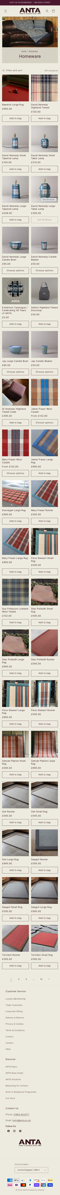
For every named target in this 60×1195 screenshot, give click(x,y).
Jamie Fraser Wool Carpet (41, 410)
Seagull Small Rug (12, 907)
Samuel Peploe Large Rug (43, 762)
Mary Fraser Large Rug (15, 558)
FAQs (8, 1049)
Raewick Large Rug (13, 104)
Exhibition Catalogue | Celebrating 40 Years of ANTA (14, 310)
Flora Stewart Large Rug (13, 711)
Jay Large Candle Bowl (15, 361)
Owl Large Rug (10, 859)
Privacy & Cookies (14, 1024)
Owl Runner (8, 811)
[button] (6, 11)
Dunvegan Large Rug (14, 510)
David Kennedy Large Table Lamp (43, 207)
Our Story (10, 1098)
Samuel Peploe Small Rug (14, 762)
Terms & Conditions (15, 1030)
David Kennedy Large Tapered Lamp (14, 207)
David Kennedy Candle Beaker (44, 258)
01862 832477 (21, 1114)
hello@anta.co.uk (22, 1120)
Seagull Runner (39, 859)
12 (41, 979)
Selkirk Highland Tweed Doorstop (44, 309)
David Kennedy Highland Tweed (40, 106)
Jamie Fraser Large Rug (42, 461)
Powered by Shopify (36, 1190)
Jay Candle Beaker (41, 361)
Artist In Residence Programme (21, 1092)
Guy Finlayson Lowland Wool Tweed (15, 610)
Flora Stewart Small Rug (42, 559)
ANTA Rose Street (14, 1073)
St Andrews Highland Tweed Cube (14, 410)
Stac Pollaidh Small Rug (42, 610)
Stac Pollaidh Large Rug (13, 661)
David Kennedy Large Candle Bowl (14, 258)
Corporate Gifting (14, 1011)
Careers (9, 1043)
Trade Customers (14, 1005)
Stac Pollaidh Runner (43, 659)
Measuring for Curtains (17, 1085)
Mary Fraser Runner (42, 510)
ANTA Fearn (11, 1066)
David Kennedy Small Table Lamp (43, 157)
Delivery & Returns (15, 1017)
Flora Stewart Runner (43, 710)
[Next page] (49, 979)
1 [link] (11, 979)
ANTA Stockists (13, 1079)
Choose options (15, 270)
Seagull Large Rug (41, 907)
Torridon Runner (11, 954)
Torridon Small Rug (42, 954)
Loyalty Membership (16, 999)
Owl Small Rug (39, 811)
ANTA (25, 1190)
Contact (9, 1036)
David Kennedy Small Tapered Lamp (14, 157)
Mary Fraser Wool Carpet (12, 461)
